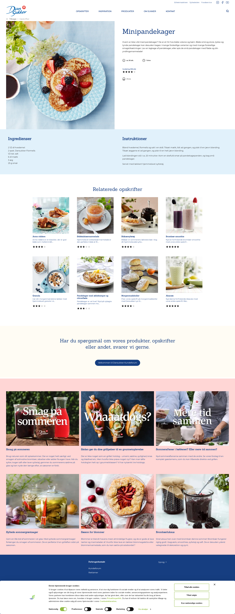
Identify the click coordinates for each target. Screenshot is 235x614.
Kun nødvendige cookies (191, 603)
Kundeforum (94, 568)
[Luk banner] (214, 584)
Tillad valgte (192, 595)
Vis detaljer (143, 609)
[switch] (87, 609)
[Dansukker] (16, 11)
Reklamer (93, 572)
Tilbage (12, 19)
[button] (82, 11)
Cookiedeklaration (108, 601)
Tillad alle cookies (191, 587)
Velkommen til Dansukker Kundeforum (117, 363)
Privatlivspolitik (114, 598)
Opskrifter (24, 19)
